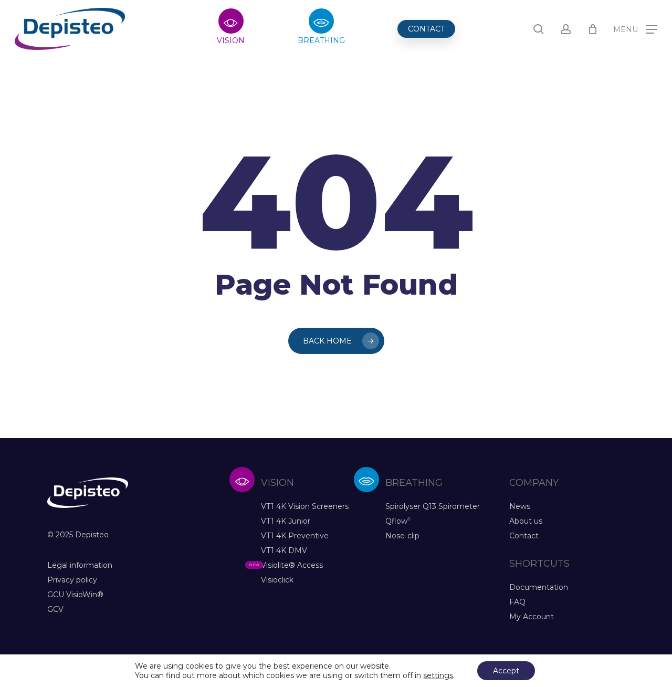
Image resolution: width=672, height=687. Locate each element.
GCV (55, 609)
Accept (506, 670)
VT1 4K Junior (285, 521)
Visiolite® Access (292, 565)
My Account (531, 616)
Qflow (398, 521)
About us (525, 521)
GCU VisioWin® (75, 594)
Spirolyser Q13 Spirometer (432, 506)
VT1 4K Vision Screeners (305, 506)
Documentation (538, 587)
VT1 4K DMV (284, 550)
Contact (524, 535)
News (519, 506)
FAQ (517, 602)
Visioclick (277, 580)
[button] (635, 29)
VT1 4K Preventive (295, 535)
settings (438, 675)
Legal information (79, 565)
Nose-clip (402, 535)
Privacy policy (72, 580)
